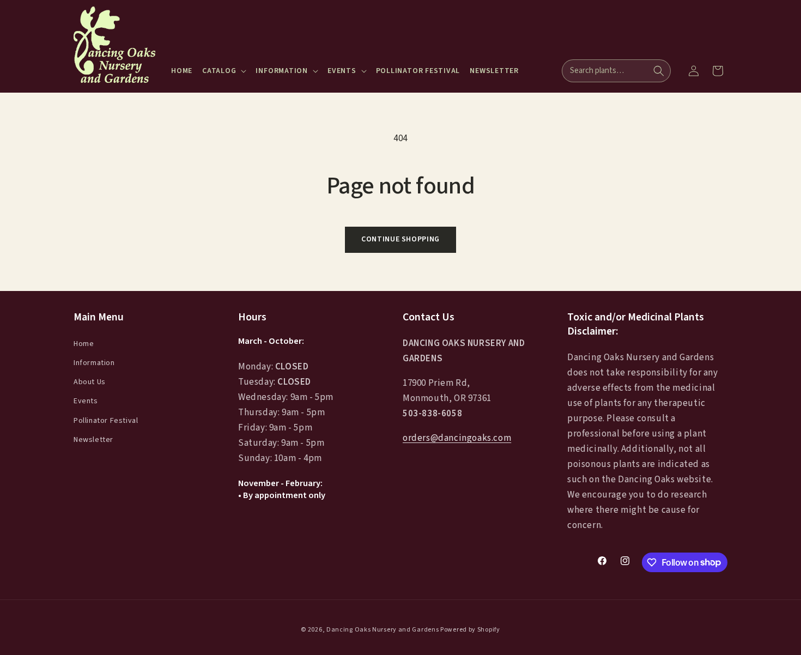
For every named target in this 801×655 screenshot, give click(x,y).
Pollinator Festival (106, 420)
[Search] (659, 71)
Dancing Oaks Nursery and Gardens (382, 629)
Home (84, 343)
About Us (90, 382)
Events (86, 401)
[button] (224, 70)
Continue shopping (400, 239)
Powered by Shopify (470, 629)
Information (94, 362)
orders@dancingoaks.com (457, 438)
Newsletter (93, 439)
